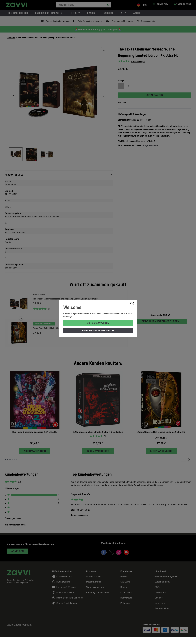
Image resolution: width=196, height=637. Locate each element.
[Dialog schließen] (132, 303)
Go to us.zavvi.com (98, 323)
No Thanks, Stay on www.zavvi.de (98, 330)
